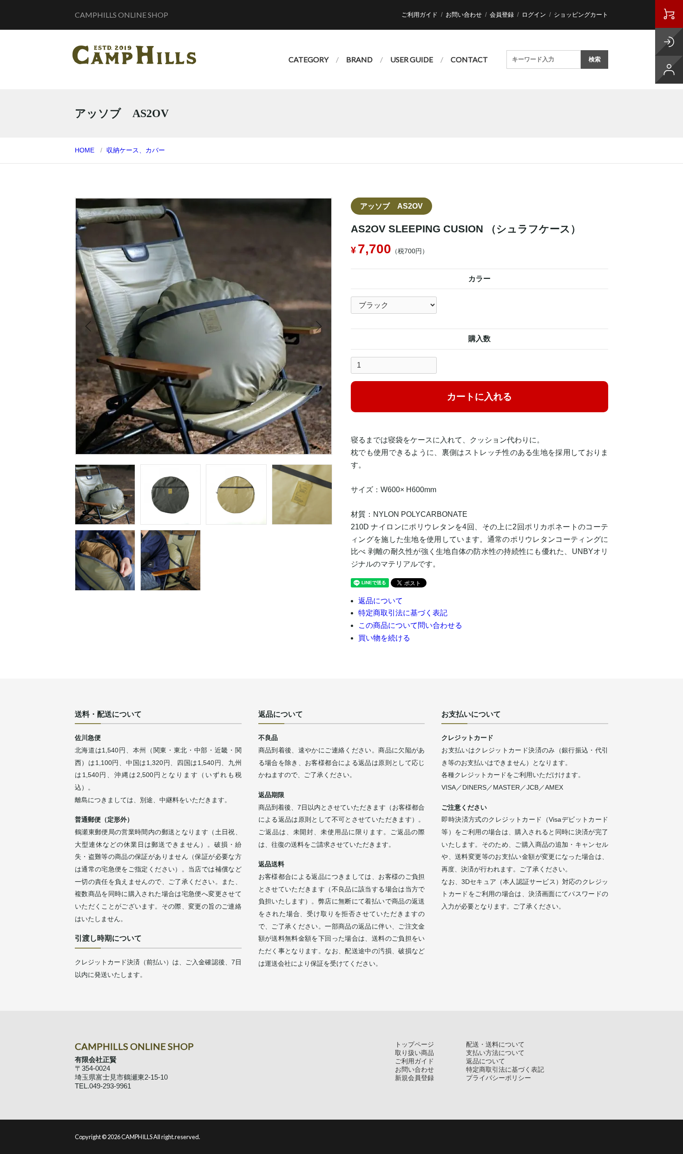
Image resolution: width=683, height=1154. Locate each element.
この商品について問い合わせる (410, 625)
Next (318, 326)
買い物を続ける (384, 638)
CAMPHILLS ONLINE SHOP (121, 14)
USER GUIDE (411, 59)
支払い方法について (495, 1052)
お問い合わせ (464, 14)
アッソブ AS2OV (391, 206)
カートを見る (669, 14)
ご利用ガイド (419, 14)
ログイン (534, 14)
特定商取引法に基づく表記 (402, 613)
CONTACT (469, 59)
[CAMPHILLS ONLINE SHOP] (134, 55)
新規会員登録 (414, 1077)
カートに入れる (479, 396)
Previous (89, 326)
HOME (84, 150)
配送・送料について (495, 1044)
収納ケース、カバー (135, 150)
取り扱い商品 (414, 1052)
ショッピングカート (581, 14)
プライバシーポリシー (498, 1077)
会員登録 (502, 14)
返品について (380, 601)
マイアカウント (669, 70)
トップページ (414, 1044)
